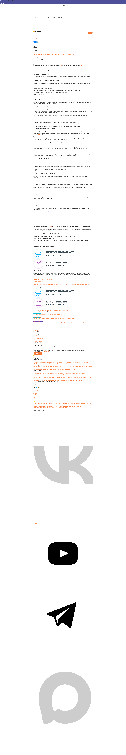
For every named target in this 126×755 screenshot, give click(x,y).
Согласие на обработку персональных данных (58, 403)
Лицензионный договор (71, 403)
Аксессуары (79, 380)
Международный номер (72, 377)
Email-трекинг (75, 373)
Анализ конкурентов (53, 373)
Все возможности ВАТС (63, 363)
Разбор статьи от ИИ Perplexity (39, 281)
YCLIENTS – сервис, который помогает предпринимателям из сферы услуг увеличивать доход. (51, 310)
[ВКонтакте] (34, 42)
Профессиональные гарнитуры (75, 378)
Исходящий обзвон (49, 366)
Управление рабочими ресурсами (48, 367)
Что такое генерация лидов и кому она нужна (78, 53)
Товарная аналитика (69, 373)
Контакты (35, 397)
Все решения (43, 378)
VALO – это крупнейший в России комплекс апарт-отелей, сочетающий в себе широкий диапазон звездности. (53, 318)
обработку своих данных (46, 351)
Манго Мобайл (84, 362)
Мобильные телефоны (73, 380)
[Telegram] (37, 42)
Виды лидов (55, 53)
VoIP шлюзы (57, 380)
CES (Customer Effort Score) (38, 338)
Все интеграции (74, 369)
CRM (39, 134)
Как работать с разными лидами (64, 53)
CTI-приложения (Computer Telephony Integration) (42, 344)
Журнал (34, 398)
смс (61, 65)
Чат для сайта (79, 367)
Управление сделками (63, 367)
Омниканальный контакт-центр (39, 366)
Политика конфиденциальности (51, 407)
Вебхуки (63, 369)
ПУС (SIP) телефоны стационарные (57, 378)
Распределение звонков (77, 362)
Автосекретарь (46, 363)
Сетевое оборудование (85, 378)
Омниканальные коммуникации (59, 366)
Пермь (36, 17)
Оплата (34, 394)
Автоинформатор (40, 363)
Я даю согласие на (43, 351)
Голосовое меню (41, 362)
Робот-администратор (37, 367)
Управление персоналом (69, 366)
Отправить (38, 353)
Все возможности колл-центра (42, 369)
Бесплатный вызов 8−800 (81, 377)
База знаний (56, 367)
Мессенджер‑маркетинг (37, 374)
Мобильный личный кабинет (49, 362)
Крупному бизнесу (57, 377)
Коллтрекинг (35, 373)
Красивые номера (64, 377)
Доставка (35, 393)
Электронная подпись (37, 341)
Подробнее (2, 3)
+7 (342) (51, 17)
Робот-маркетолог (52, 374)
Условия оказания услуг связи (39, 407)
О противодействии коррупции (62, 407)
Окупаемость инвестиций (83, 373)
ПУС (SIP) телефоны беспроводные (48, 380)
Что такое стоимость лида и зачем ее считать (61, 54)
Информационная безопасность (48, 377)
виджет (50, 226)
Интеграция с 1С (68, 369)
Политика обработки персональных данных (41, 403)
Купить (90, 32)
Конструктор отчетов (88, 366)
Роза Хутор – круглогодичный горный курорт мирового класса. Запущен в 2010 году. (49, 314)
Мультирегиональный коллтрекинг (62, 374)
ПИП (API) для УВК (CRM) (72, 367)
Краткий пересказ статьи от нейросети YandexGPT (42, 279)
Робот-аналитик (45, 374)
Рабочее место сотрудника (79, 366)
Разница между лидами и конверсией (46, 53)
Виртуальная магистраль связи (61, 362)
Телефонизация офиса (37, 377)
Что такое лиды (36, 53)
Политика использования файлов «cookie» (41, 406)
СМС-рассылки (70, 362)
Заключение (72, 54)
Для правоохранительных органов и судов (75, 406)
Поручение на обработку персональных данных (58, 406)
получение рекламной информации (85, 348)
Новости (35, 391)
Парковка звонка (36, 330)
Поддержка (60, 17)
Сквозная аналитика (61, 373)
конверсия (73, 84)
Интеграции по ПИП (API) (57, 369)
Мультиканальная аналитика (43, 373)
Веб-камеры (66, 378)
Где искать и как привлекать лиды (46, 54)
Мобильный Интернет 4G (64, 380)
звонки (82, 65)
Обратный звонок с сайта (54, 363)
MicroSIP (35, 335)
